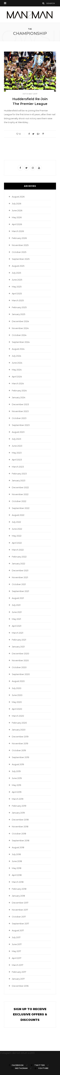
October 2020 (19, 667)
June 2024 (17, 362)
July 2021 (16, 605)
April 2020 (17, 709)
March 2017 (17, 965)
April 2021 (16, 626)
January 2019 (18, 812)
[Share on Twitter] (33, 134)
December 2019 (20, 736)
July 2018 (16, 854)
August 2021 (18, 598)
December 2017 (20, 902)
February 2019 (19, 805)
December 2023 (20, 404)
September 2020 (21, 674)
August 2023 (18, 432)
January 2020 (18, 729)
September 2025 (20, 259)
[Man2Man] (30, 14)
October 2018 (19, 833)
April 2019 (16, 792)
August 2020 (18, 681)
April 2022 (17, 543)
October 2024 (19, 335)
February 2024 (19, 390)
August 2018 (18, 847)
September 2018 (20, 840)
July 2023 (16, 439)
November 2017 (20, 909)
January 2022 (18, 563)
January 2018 (18, 895)
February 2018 (19, 889)
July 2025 (16, 272)
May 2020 (17, 702)
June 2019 (17, 778)
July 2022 (16, 522)
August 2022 (18, 515)
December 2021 (20, 570)
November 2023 (20, 411)
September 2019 (20, 757)
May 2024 (17, 369)
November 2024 (20, 328)
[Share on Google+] (38, 134)
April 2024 (17, 376)
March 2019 (17, 799)
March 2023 (18, 466)
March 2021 (17, 632)
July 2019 (16, 771)
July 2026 (16, 203)
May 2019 (16, 785)
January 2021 (18, 646)
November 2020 (20, 660)
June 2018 (17, 861)
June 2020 (17, 695)
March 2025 (18, 300)
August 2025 (18, 266)
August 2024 (18, 349)
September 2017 (20, 923)
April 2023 (17, 459)
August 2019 (18, 764)
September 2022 (20, 508)
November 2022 (20, 494)
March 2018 (18, 882)
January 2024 (18, 397)
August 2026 (18, 196)
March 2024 (18, 383)
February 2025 (19, 307)
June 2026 (17, 210)
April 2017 (16, 958)
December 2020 (20, 653)
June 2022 (17, 529)
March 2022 (18, 549)
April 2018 (17, 875)
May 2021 (16, 619)
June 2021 (17, 612)
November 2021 (20, 577)
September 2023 (21, 425)
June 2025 (17, 279)
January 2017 (18, 978)
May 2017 (16, 951)
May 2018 (16, 868)
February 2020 (19, 722)
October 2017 (19, 916)
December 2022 (20, 487)
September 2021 (20, 591)
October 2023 (19, 418)
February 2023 (19, 473)
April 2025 (17, 293)
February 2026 (19, 238)
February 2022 (19, 556)
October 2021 (19, 584)
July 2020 (16, 688)
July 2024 (16, 356)
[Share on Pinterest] (43, 134)
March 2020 (18, 716)
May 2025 (16, 286)
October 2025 (19, 252)
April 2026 (17, 224)
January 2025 (18, 314)
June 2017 (17, 944)
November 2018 (20, 826)
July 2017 (16, 937)
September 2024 (21, 342)
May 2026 (17, 217)
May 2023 (17, 452)
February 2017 (19, 972)
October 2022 (19, 501)
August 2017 (18, 930)
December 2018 (20, 819)
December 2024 (20, 321)
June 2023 (17, 445)
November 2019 (20, 743)
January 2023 (18, 480)
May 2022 (16, 535)
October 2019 (19, 750)
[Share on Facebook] (29, 134)
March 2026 (18, 231)
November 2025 (20, 245)
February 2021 (19, 639)
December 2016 (20, 986)
